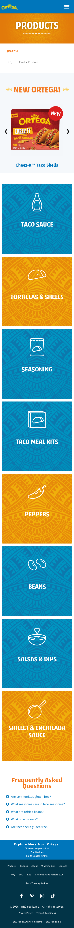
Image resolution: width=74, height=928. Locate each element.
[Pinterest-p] (32, 896)
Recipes (24, 865)
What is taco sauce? (24, 819)
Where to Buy (48, 865)
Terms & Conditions (46, 912)
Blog (29, 874)
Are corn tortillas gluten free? (31, 796)
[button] (67, 7)
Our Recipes (37, 852)
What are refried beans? (27, 812)
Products (11, 865)
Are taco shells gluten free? (29, 827)
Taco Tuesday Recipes (37, 883)
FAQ (13, 874)
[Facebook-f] (21, 896)
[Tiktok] (52, 896)
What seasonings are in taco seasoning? (38, 804)
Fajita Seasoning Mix (37, 855)
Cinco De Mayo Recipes (37, 848)
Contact (63, 865)
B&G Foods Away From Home (27, 921)
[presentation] (6, 130)
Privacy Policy (25, 912)
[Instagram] (42, 896)
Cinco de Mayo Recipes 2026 (49, 874)
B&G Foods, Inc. (53, 921)
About (34, 865)
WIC (21, 874)
